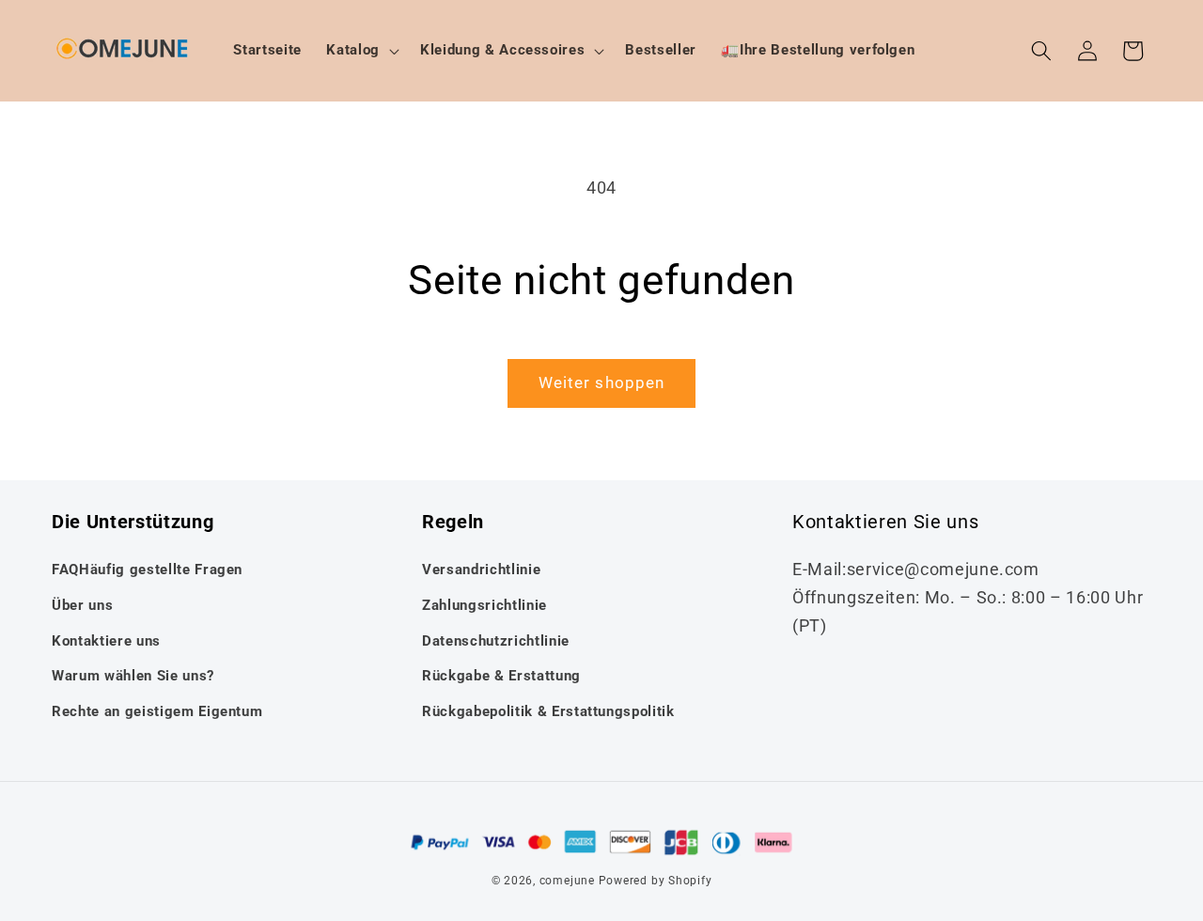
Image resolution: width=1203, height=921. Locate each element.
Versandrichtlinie (481, 569)
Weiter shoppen (601, 383)
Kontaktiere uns (106, 640)
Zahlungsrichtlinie (484, 605)
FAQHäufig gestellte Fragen (147, 569)
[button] (361, 50)
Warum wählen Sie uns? (133, 675)
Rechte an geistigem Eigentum (157, 711)
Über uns (82, 605)
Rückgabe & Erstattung (501, 675)
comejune (567, 880)
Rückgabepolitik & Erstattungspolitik (548, 711)
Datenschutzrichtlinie (496, 640)
